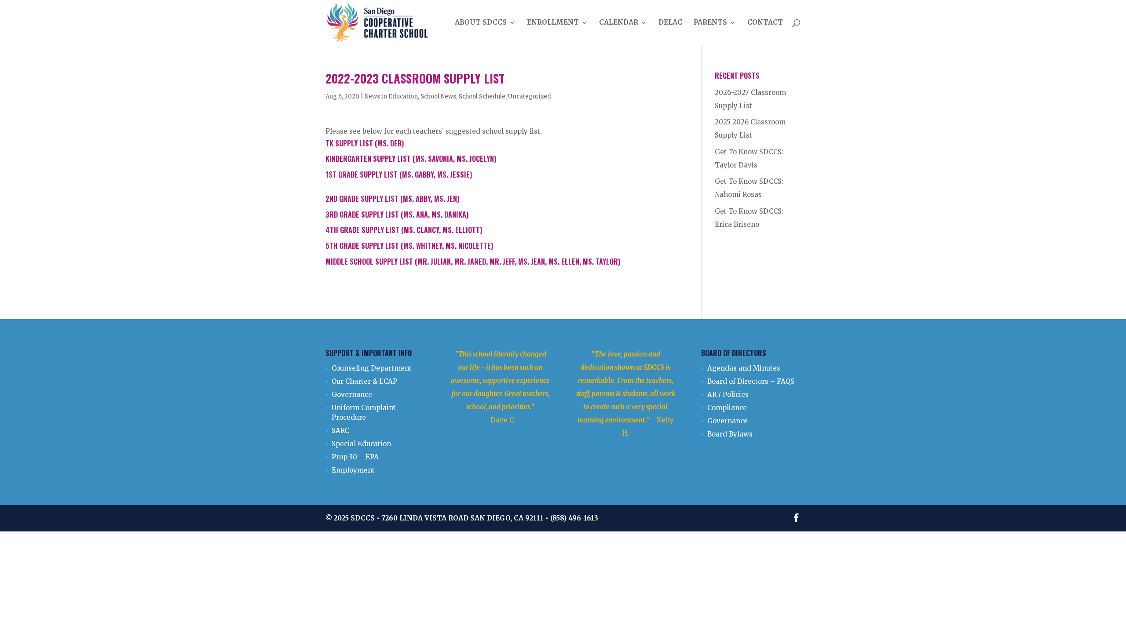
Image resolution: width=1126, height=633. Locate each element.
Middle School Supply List (369, 261)
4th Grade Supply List (362, 230)
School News (438, 96)
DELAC (670, 22)
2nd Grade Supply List (361, 198)
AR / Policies (728, 394)
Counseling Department (372, 368)
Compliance (727, 408)
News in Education (391, 96)
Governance (352, 394)
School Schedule (482, 96)
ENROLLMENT (553, 22)
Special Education (361, 444)
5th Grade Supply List (362, 245)
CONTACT (765, 22)
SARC (340, 430)
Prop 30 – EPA (355, 457)
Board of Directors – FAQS (750, 381)
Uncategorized (529, 96)
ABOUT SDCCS (481, 22)
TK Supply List (349, 143)
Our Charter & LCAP (364, 381)
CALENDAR (618, 22)
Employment (353, 470)
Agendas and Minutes (743, 368)
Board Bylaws (730, 434)
